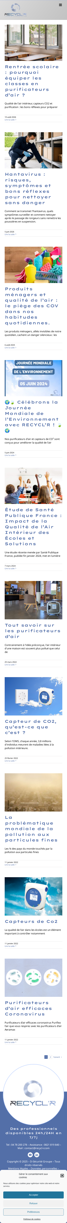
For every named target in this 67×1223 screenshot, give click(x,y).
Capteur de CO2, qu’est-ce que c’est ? (31, 727)
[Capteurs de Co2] (33, 896)
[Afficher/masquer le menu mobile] (60, 5)
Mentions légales (18, 1168)
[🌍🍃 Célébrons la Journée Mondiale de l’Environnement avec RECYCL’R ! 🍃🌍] (33, 378)
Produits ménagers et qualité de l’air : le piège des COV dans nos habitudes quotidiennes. (31, 305)
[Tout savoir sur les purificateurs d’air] (33, 600)
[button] (62, 1175)
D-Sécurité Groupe (41, 1161)
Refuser (33, 1203)
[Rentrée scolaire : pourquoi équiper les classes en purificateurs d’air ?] (33, 43)
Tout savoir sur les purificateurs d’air (33, 631)
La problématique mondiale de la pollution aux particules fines (31, 829)
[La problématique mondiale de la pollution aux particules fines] (33, 792)
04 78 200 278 (19, 1144)
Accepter (33, 1194)
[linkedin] (36, 1154)
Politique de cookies (32, 1219)
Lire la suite (10, 119)
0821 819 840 (51, 1144)
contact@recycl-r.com (37, 1148)
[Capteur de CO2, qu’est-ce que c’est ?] (33, 696)
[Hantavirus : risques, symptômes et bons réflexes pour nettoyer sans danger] (33, 150)
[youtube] (30, 1154)
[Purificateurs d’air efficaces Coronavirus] (33, 978)
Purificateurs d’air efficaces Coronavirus (28, 1008)
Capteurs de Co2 (31, 921)
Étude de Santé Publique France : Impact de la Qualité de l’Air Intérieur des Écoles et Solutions (33, 526)
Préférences (33, 1212)
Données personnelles (44, 1168)
